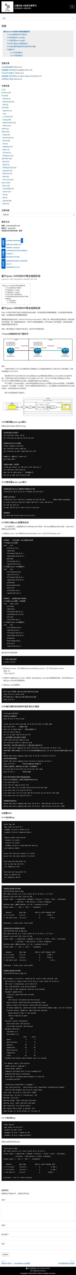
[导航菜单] (72, 6)
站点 (3, 1244)
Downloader (7, 137)
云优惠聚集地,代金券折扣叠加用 (13, 240)
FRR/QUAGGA (8, 167)
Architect (4, 92)
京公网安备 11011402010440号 (39, 1268)
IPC (4, 195)
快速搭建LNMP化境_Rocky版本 (12, 70)
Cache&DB (7, 188)
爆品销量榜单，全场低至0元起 (13, 247)
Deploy (5, 135)
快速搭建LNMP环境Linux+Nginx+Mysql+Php (17, 76)
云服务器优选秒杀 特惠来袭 (12, 260)
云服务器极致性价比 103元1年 (13, 267)
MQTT (5, 150)
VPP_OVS (6, 180)
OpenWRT (6, 171)
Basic (5, 186)
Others (3, 131)
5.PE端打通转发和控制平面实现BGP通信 (21, 46)
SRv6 (5, 177)
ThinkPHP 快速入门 (8, 73)
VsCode (5, 152)
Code (3, 107)
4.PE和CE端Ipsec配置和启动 (17, 43)
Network (5, 201)
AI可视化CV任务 (7, 79)
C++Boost (6, 116)
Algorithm (6, 111)
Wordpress (6, 156)
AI (2, 90)
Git (4, 144)
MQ (4, 197)
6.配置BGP (11, 49)
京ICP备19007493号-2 (38, 1271)
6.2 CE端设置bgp (16, 55)
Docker (5, 192)
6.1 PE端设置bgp (16, 52)
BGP (4, 162)
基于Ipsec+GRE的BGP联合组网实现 (16, 31)
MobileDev (6, 146)
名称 (3, 1225)
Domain (5, 99)
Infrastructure (7, 101)
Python (5, 126)
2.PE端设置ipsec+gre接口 (16, 37)
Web (4, 105)
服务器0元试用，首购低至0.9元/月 (13, 244)
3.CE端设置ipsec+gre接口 (16, 40)
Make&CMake (8, 122)
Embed (4, 129)
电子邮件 (5, 1234)
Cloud (3, 96)
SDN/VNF (5, 158)
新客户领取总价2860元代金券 (12, 256)
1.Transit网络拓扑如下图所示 (17, 34)
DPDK (5, 165)
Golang (5, 120)
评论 (3, 1200)
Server (3, 182)
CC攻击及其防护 (7, 67)
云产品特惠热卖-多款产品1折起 (13, 250)
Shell (4, 203)
